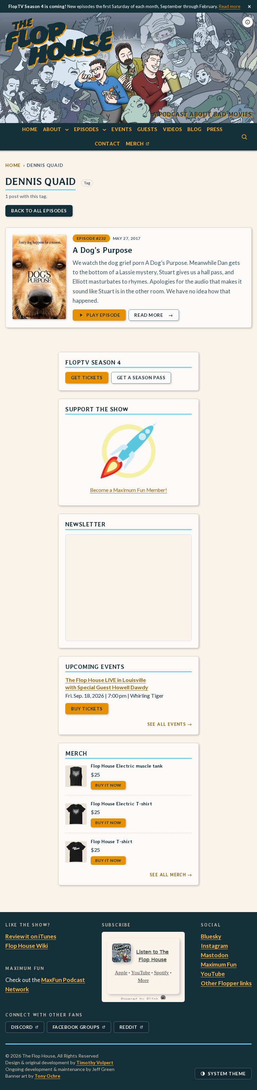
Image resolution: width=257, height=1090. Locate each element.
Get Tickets (87, 377)
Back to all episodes (39, 210)
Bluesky (211, 936)
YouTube (213, 973)
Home (29, 129)
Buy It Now (108, 784)
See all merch (171, 874)
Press (215, 129)
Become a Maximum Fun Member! (128, 490)
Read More (156, 316)
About (52, 129)
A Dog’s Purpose (102, 250)
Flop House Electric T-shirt (121, 803)
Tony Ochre (47, 1076)
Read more (229, 6)
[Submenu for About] (67, 129)
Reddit (134, 1028)
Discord (26, 1028)
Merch (138, 145)
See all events (169, 724)
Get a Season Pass (141, 377)
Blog (194, 129)
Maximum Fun (219, 964)
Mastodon (214, 955)
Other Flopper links (226, 983)
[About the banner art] (247, 22)
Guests (147, 129)
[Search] (244, 136)
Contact (107, 143)
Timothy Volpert (94, 1062)
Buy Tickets (87, 708)
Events (121, 129)
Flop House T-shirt (111, 841)
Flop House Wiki (26, 945)
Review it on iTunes (30, 936)
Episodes (86, 129)
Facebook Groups (76, 1028)
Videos (172, 129)
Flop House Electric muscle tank (127, 766)
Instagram (214, 945)
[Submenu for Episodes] (104, 129)
